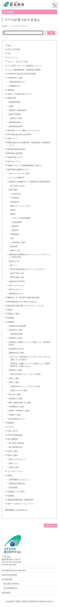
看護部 (9, 476)
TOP (9, 54)
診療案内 (10, 322)
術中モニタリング (15, 290)
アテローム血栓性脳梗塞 (21, 218)
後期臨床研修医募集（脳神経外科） (21, 500)
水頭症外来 (14, 202)
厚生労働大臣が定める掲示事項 (19, 134)
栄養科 (11, 106)
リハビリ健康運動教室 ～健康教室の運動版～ (24, 70)
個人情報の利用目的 (16, 443)
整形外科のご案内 (15, 370)
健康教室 (10, 90)
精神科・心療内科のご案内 (19, 411)
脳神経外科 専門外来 (17, 281)
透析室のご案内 (16, 118)
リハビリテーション (15, 471)
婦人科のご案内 (15, 394)
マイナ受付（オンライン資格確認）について (24, 66)
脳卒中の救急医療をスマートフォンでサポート (28, 269)
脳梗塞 (12, 214)
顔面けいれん (15, 250)
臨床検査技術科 (15, 122)
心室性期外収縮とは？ (17, 82)
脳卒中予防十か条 (17, 273)
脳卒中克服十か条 (17, 277)
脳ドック (13, 265)
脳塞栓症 (15, 226)
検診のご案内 (12, 455)
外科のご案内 (14, 382)
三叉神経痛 (14, 198)
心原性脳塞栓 (17, 222)
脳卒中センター (15, 261)
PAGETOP (50, 525)
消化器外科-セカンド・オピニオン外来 (25, 386)
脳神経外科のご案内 (16, 353)
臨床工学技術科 (15, 114)
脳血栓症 (15, 230)
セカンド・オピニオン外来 (17, 62)
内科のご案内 (14, 378)
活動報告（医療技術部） (18, 110)
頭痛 (12, 238)
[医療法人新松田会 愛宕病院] (14, 5)
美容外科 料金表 (16, 334)
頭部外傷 (13, 246)
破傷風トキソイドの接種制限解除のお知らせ (24, 165)
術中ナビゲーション (16, 285)
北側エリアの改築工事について (19, 94)
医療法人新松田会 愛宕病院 (26, 601)
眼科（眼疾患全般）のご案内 (20, 403)
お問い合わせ (12, 431)
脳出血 (12, 210)
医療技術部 (11, 98)
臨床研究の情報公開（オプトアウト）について (25, 306)
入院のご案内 (12, 451)
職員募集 (10, 496)
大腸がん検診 (14, 467)
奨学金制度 (13, 488)
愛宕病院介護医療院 (15, 153)
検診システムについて (17, 459)
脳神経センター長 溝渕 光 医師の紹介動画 (23, 298)
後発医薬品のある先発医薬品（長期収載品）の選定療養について (28, 144)
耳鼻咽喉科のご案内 (16, 407)
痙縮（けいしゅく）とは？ (20, 206)
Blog (9, 45)
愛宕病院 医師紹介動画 (16, 149)
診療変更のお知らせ (16, 349)
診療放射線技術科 (15, 126)
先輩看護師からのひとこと (19, 480)
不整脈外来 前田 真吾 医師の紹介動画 (21, 74)
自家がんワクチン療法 (18, 390)
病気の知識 (13, 190)
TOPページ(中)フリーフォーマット (20, 504)
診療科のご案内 (13, 314)
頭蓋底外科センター (16, 294)
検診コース (13, 463)
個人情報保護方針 (15, 447)
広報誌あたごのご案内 (15, 492)
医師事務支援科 (15, 102)
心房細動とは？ (15, 86)
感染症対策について (15, 157)
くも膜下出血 (15, 194)
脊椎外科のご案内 (15, 338)
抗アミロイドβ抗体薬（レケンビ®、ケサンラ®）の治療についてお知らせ (30, 358)
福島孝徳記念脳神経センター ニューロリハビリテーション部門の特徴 (29, 255)
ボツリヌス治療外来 (16, 178)
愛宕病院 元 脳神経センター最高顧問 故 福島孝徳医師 (29, 182)
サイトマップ (12, 58)
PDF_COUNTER (13, 50)
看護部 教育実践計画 (17, 484)
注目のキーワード (14, 161)
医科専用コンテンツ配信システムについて (23, 130)
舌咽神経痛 (14, 234)
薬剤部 (9, 310)
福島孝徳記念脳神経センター (18, 170)
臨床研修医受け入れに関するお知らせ (22, 302)
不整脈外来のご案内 (15, 78)
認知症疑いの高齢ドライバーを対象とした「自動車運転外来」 (29, 343)
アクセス (10, 427)
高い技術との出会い (18, 186)
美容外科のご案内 (15, 330)
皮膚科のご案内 (15, 415)
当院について (12, 139)
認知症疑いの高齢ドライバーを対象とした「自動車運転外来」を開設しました (30, 365)
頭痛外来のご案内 (18, 242)
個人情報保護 (12, 439)
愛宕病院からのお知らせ (16, 510)
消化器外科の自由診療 (17, 326)
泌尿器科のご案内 (15, 399)
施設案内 (10, 423)
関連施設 (10, 318)
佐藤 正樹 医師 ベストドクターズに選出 (25, 374)
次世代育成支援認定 (15, 435)
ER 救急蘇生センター (17, 419)
